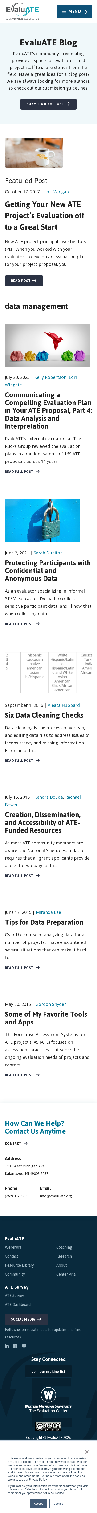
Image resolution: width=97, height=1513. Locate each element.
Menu (75, 11)
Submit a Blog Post (45, 104)
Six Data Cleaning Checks (44, 715)
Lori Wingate (57, 192)
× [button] (86, 1450)
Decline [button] (58, 1503)
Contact (13, 1144)
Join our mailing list (45, 1373)
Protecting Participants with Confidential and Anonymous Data (48, 570)
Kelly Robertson (50, 377)
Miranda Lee (48, 912)
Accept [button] (38, 1503)
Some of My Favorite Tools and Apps (46, 1018)
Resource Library (19, 1265)
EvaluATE (14, 1238)
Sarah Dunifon (48, 553)
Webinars (13, 1247)
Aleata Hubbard (64, 705)
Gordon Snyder (51, 1004)
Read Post (21, 281)
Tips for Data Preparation (44, 922)
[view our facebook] (15, 1346)
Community (15, 1274)
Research (64, 1256)
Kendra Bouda (48, 797)
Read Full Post (19, 472)
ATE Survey (17, 1287)
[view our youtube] (24, 1346)
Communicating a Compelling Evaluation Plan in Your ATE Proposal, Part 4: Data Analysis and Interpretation (48, 410)
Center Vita (66, 1274)
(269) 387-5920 (16, 1196)
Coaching (64, 1247)
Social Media (23, 1319)
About (61, 1265)
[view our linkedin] (7, 1346)
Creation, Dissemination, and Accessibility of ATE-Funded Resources (43, 822)
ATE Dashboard (18, 1304)
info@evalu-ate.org (56, 1196)
